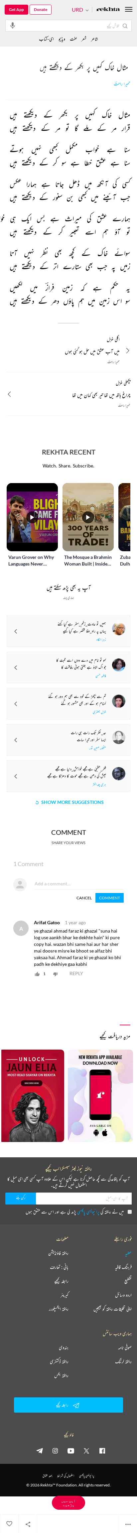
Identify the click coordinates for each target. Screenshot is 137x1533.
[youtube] (71, 1450)
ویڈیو (62, 39)
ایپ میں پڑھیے (68, 1502)
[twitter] (86, 1450)
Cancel (84, 897)
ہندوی (63, 1347)
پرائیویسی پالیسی (88, 1212)
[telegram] (39, 1450)
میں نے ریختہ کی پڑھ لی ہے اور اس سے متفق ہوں (75, 1212)
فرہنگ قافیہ (123, 1267)
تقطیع (128, 1281)
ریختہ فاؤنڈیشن (58, 1253)
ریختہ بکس (61, 1375)
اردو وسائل (123, 1295)
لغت (73, 39)
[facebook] (102, 1450)
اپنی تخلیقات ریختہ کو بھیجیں (112, 1309)
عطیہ (128, 1253)
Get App (16, 9)
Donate (40, 9)
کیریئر (64, 1295)
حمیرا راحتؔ (122, 84)
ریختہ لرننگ (123, 1361)
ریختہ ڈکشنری (59, 1361)
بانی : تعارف (59, 1267)
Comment (109, 897)
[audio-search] (12, 25)
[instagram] (55, 1450)
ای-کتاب (46, 39)
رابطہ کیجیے (61, 1281)
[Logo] (108, 10)
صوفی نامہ (125, 1347)
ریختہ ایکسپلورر (58, 1309)
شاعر (94, 39)
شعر (83, 39)
